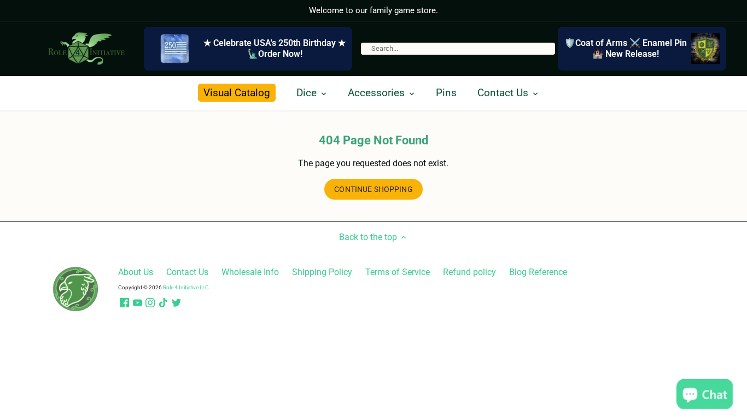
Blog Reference (538, 272)
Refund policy (469, 272)
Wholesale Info (250, 272)
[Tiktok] (163, 303)
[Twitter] (176, 303)
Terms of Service (397, 272)
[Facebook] (124, 303)
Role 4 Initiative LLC (186, 287)
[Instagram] (150, 303)
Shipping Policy (322, 272)
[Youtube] (137, 303)
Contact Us (187, 272)
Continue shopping (373, 189)
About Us (135, 272)
